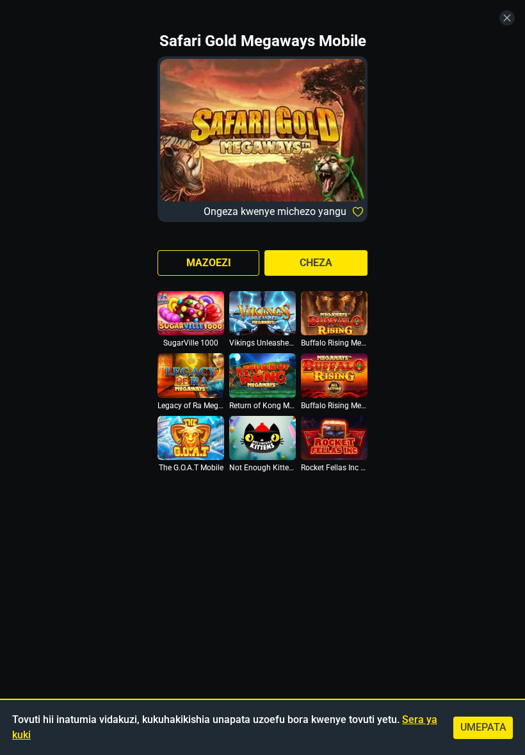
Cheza (316, 263)
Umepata (483, 727)
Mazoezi (208, 263)
